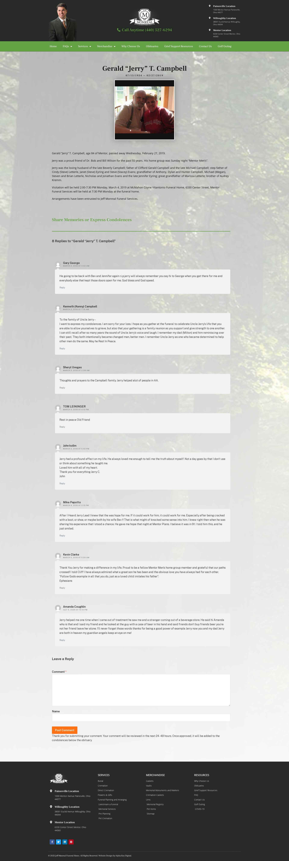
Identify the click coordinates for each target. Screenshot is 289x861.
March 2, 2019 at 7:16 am (76, 309)
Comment (59, 671)
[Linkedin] (64, 841)
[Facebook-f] (52, 841)
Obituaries (152, 46)
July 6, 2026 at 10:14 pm (75, 610)
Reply (62, 287)
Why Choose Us (130, 46)
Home (53, 46)
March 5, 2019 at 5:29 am (76, 557)
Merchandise (104, 46)
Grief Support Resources (178, 46)
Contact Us (205, 46)
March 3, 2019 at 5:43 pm (76, 449)
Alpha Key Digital (123, 855)
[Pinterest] (71, 841)
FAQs (66, 46)
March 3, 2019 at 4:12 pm (76, 409)
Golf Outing (225, 46)
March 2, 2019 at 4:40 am (76, 266)
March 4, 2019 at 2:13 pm (76, 505)
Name (56, 711)
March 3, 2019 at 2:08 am (76, 370)
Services (83, 46)
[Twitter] (58, 841)
